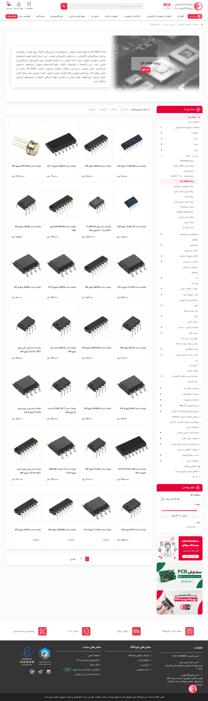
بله (32, 671)
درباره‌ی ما (145, 665)
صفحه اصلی (93, 655)
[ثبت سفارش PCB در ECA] (180, 575)
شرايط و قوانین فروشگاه (139, 655)
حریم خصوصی (143, 670)
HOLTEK (191, 527)
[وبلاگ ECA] (180, 602)
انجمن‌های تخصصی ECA (88, 660)
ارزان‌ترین (103, 109)
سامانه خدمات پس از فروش (87, 674)
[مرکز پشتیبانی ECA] (180, 548)
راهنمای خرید (143, 660)
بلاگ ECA (94, 665)
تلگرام (40, 671)
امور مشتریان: (186, 656)
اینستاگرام (49, 671)
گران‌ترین (92, 109)
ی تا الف (114, 109)
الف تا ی (124, 109)
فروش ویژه (11, 16)
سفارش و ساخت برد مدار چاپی (86, 670)
